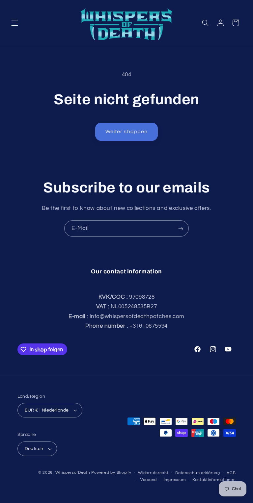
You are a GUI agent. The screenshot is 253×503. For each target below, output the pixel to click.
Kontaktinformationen (214, 480)
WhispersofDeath (72, 472)
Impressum (175, 480)
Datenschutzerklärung (197, 473)
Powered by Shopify (111, 472)
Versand (148, 480)
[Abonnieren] (180, 228)
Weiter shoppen (126, 131)
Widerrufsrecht (153, 473)
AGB (231, 473)
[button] (14, 22)
